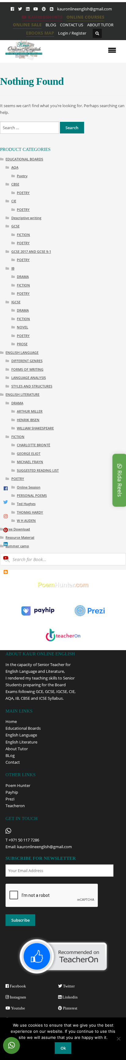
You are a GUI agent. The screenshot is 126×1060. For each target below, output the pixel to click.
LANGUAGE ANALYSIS (28, 377)
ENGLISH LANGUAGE (22, 352)
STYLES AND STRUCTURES (31, 386)
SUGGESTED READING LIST (38, 470)
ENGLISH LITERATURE (22, 394)
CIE (13, 201)
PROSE (22, 344)
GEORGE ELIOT (28, 453)
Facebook (17, 986)
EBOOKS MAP (40, 33)
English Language (21, 735)
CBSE (15, 184)
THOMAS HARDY (30, 512)
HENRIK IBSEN (28, 420)
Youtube (17, 1008)
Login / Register (72, 33)
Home (11, 721)
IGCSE (15, 302)
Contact (13, 762)
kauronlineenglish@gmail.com (84, 9)
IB (12, 268)
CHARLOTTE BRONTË (33, 445)
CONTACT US (71, 25)
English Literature (21, 742)
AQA (14, 167)
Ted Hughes (26, 503)
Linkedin (69, 997)
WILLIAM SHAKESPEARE (35, 428)
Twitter (68, 986)
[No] (118, 1039)
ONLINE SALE (27, 25)
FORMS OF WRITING (27, 369)
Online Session (28, 487)
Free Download (18, 529)
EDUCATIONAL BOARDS (24, 159)
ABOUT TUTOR (100, 25)
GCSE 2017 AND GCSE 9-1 (31, 251)
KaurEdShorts (44, 17)
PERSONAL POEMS (32, 495)
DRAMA (23, 276)
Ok (63, 1048)
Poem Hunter (18, 785)
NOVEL (22, 327)
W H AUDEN (26, 520)
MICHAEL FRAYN (30, 461)
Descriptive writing (26, 217)
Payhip (12, 792)
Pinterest (69, 1008)
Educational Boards (23, 728)
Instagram (17, 997)
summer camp (17, 546)
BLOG (51, 25)
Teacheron (15, 805)
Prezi (10, 799)
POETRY (23, 192)
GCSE (15, 226)
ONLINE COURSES (85, 17)
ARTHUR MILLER (30, 411)
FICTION (23, 234)
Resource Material (20, 537)
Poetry (22, 176)
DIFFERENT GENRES (27, 360)
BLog (10, 755)
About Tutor (17, 748)
